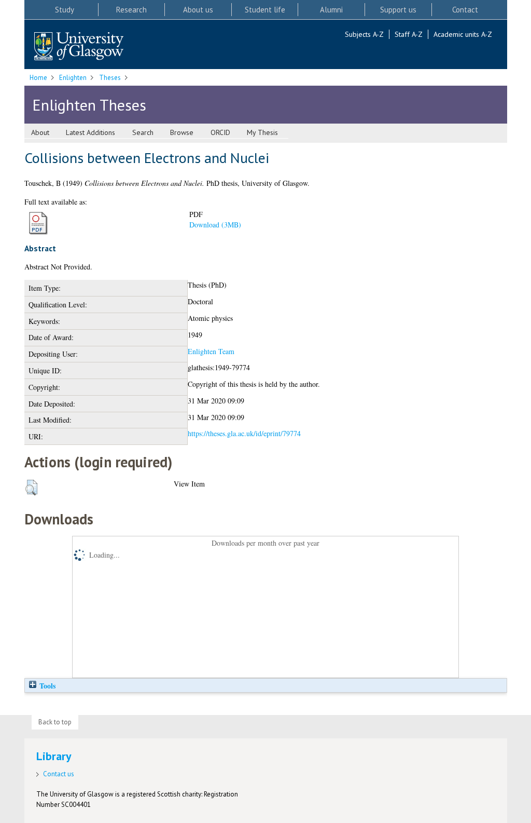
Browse (181, 132)
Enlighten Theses (89, 105)
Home (38, 77)
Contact (465, 10)
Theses (110, 77)
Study (64, 10)
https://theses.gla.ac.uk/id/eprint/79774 (244, 433)
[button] (31, 487)
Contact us (58, 774)
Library (54, 756)
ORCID (220, 132)
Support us (398, 10)
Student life (265, 10)
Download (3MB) (215, 225)
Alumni (331, 10)
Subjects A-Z (364, 34)
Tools (46, 685)
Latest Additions (90, 132)
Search (142, 132)
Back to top (55, 722)
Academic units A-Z (463, 34)
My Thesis (262, 132)
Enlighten (73, 77)
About (40, 132)
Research (131, 10)
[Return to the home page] (78, 47)
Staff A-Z (409, 34)
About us (198, 10)
